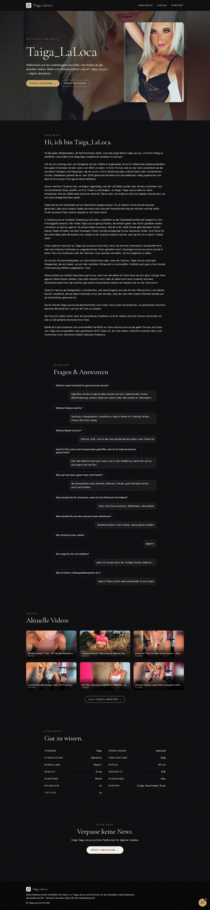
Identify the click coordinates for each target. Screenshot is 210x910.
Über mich (145, 5)
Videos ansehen (43, 83)
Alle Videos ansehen (105, 699)
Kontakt (177, 5)
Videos (162, 5)
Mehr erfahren (75, 83)
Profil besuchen (105, 850)
